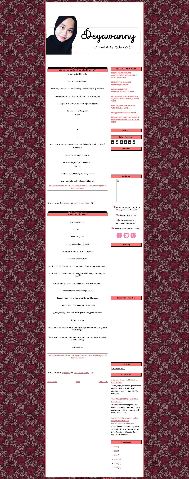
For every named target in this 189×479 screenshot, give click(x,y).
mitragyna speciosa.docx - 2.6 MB (123, 113)
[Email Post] (91, 203)
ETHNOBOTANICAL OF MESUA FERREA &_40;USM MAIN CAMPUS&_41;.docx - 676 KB (125, 98)
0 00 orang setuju (83, 203)
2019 (116, 447)
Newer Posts (52, 382)
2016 (116, 459)
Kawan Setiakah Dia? (77, 214)
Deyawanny (66, 203)
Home (78, 382)
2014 (116, 468)
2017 (116, 455)
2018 (116, 451)
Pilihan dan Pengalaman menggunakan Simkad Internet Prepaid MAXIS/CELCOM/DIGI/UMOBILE (123, 421)
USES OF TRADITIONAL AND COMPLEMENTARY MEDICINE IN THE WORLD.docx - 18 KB (124, 75)
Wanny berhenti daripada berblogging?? (77, 70)
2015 (116, 464)
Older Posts (103, 382)
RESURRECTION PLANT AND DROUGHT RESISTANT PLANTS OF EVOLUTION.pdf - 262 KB (125, 119)
